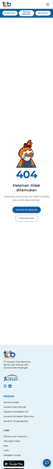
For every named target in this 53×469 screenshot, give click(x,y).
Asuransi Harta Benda (15, 407)
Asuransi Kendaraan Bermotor (19, 416)
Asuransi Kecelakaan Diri (16, 411)
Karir (6, 445)
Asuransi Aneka (11, 402)
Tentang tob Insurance (15, 436)
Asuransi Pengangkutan (16, 421)
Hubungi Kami (26, 218)
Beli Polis (43, 13)
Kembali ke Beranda (26, 210)
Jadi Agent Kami (12, 441)
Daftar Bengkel (26, 13)
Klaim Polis (10, 13)
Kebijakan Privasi (12, 455)
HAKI (6, 450)
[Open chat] (47, 463)
